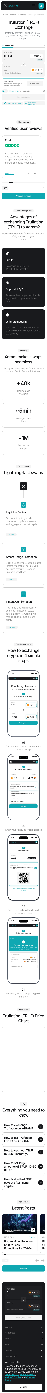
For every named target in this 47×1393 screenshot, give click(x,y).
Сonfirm (23, 1387)
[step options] (44, 45)
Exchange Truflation (36, 15)
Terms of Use (12, 1374)
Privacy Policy (27, 1374)
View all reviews (23, 196)
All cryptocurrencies (18, 15)
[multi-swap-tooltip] (15, 81)
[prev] (37, 188)
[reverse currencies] (23, 63)
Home (5, 15)
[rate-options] (44, 91)
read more (9, 174)
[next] (43, 188)
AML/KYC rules (13, 1377)
